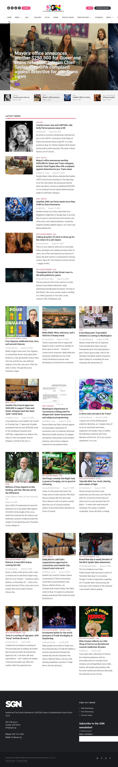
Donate (26, 8)
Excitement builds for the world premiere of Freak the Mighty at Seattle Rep (57, 635)
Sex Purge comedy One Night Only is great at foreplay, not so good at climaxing (58, 481)
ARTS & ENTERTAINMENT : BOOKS (16, 338)
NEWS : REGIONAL (48, 406)
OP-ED (81, 330)
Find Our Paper (86, 715)
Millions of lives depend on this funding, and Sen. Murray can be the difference (20, 490)
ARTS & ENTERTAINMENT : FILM (46, 234)
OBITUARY (39, 122)
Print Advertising (87, 712)
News (17, 84)
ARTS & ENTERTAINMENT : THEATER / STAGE (56, 630)
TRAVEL (44, 330)
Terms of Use (10, 761)
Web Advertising (87, 708)
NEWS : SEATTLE (41, 158)
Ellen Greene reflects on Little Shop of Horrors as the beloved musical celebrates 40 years (94, 644)
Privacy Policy (22, 761)
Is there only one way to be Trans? (95, 413)
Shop (89, 8)
